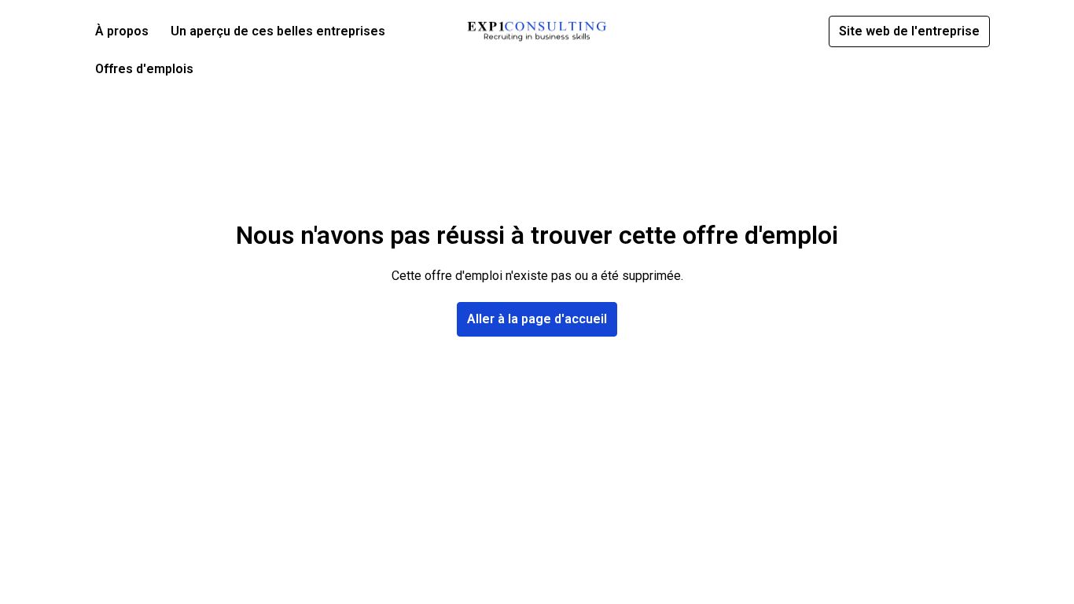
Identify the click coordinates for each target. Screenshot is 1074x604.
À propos (122, 31)
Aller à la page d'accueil (537, 318)
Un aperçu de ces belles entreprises (278, 31)
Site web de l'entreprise (909, 31)
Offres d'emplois (144, 68)
